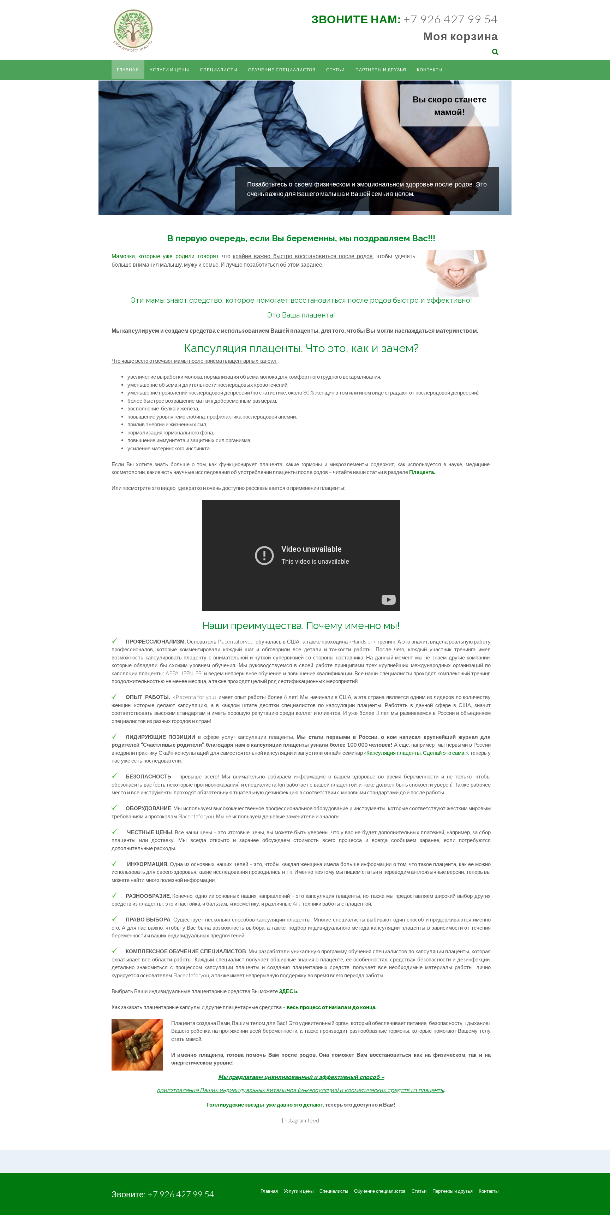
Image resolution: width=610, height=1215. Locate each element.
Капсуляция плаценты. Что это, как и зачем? (301, 348)
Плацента (421, 472)
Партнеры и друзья (380, 69)
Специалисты (219, 69)
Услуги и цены (169, 69)
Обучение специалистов (282, 69)
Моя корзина (460, 36)
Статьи (335, 69)
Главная (128, 69)
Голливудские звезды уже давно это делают (265, 1104)
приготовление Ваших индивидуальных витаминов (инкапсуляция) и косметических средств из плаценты (300, 1090)
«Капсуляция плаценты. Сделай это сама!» (416, 752)
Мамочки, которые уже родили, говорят (165, 256)
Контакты (430, 69)
